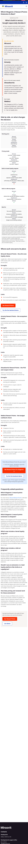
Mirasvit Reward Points (15, 497)
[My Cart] (26, 2)
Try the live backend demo (11, 310)
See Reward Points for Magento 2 (14, 470)
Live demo (7, 623)
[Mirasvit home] (14, 828)
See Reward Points (8, 305)
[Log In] (23, 2)
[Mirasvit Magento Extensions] (7, 6)
